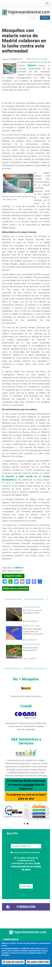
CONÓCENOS (10, 939)
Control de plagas (36, 59)
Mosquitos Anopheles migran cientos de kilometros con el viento (33, 631)
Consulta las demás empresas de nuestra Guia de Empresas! (26, 784)
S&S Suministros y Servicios (26, 741)
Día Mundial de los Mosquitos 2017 (30, 649)
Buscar (45, 18)
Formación (26, 907)
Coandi (26, 706)
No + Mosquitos (26, 679)
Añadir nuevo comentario (15, 588)
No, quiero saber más (38, 962)
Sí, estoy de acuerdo (13, 962)
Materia (32, 65)
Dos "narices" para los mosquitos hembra (32, 611)
